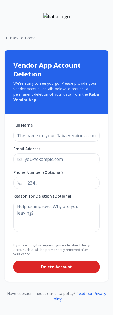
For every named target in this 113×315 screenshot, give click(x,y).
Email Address (26, 148)
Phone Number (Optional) (38, 172)
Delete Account (56, 266)
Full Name (23, 125)
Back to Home (23, 37)
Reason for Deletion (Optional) (42, 196)
